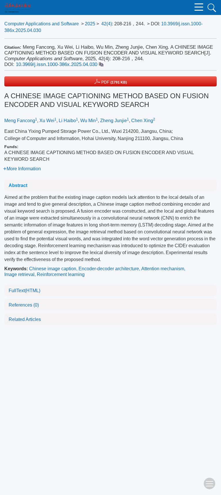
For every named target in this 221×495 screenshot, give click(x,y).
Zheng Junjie (113, 120)
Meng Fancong (19, 120)
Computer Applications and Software (41, 23)
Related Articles (25, 319)
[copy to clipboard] (100, 64)
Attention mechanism (162, 268)
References (24, 305)
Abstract (18, 185)
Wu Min (88, 120)
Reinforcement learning (61, 274)
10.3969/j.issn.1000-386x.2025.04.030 (56, 64)
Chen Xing (142, 120)
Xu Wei (46, 120)
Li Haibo (67, 120)
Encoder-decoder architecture (109, 268)
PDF (113, 82)
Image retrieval (19, 274)
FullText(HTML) (24, 290)
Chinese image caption (52, 268)
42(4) (106, 23)
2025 (90, 23)
